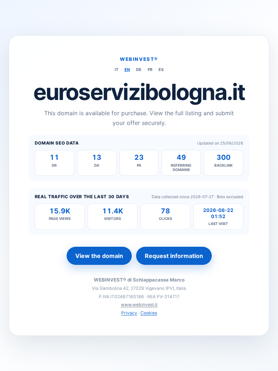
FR (150, 69)
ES (161, 69)
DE (139, 69)
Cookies (148, 313)
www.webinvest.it (139, 304)
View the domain (99, 255)
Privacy (129, 313)
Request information (174, 255)
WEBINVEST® (139, 59)
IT (116, 69)
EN (127, 69)
